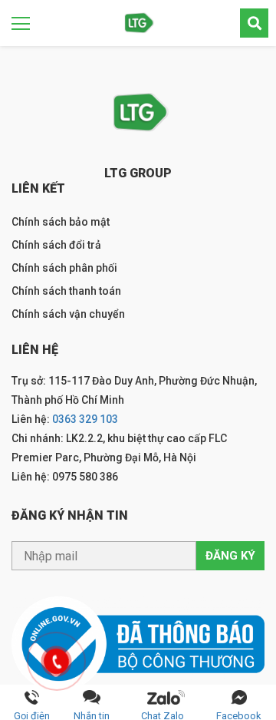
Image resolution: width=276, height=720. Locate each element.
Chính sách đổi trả (56, 245)
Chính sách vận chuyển (68, 314)
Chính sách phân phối (64, 268)
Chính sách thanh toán (66, 291)
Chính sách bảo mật (61, 222)
